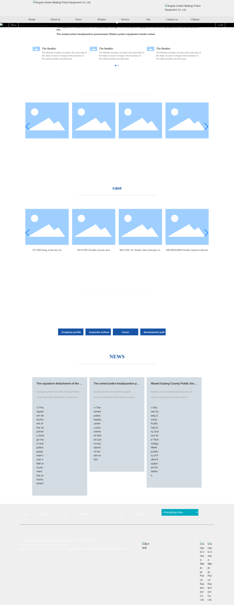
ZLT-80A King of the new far (47, 143)
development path (154, 332)
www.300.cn (35, 544)
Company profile (71, 332)
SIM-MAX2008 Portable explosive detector (187, 143)
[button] (220, 25)
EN (199, 1)
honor (125, 332)
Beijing (45, 544)
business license (60, 544)
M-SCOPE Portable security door (93, 143)
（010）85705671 (59, 549)
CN (194, 1)
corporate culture (99, 332)
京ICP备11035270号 (88, 540)
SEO (51, 544)
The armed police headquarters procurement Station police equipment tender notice (106, 34)
